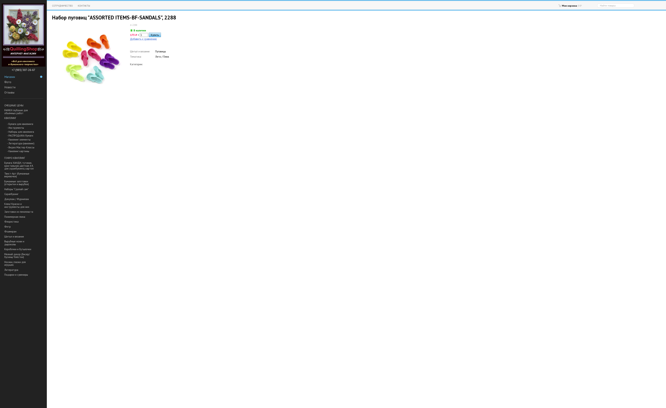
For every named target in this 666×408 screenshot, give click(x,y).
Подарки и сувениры (16, 274)
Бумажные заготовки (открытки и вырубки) (16, 183)
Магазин (9, 77)
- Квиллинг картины (18, 151)
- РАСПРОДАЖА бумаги (20, 135)
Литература (11, 269)
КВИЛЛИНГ (10, 118)
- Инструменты (15, 127)
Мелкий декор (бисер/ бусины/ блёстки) (17, 256)
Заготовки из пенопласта (18, 211)
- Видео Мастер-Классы (20, 147)
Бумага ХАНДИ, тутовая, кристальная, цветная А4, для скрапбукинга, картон (19, 165)
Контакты (84, 5)
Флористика (11, 221)
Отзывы (9, 92)
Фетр (7, 226)
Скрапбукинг (11, 194)
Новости (9, 87)
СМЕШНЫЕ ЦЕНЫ (13, 105)
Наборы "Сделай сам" (16, 189)
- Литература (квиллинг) (20, 143)
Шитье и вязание (14, 236)
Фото (7, 82)
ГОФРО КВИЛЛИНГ (14, 158)
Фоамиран (10, 231)
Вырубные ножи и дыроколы (14, 243)
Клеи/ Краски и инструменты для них (16, 205)
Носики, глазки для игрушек (15, 263)
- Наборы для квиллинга (20, 131)
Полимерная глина (14, 216)
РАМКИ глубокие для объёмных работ (16, 112)
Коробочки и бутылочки (17, 249)
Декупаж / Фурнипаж (16, 199)
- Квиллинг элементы (19, 139)
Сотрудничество (62, 5)
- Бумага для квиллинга (20, 124)
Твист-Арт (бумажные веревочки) (16, 175)
